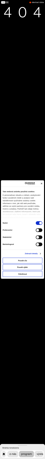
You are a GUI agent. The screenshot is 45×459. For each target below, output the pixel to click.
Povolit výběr (22, 267)
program (26, 454)
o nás (12, 454)
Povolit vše (22, 260)
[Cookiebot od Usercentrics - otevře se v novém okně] (27, 183)
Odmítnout (22, 274)
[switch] (39, 230)
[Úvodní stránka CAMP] (4, 454)
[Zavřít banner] (41, 183)
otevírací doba (38, 2)
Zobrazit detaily (31, 254)
